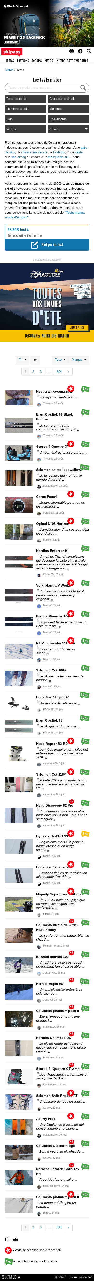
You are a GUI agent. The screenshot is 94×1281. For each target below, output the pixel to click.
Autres (54, 129)
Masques (55, 109)
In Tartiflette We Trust (72, 61)
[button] (80, 51)
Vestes (11, 129)
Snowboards (58, 119)
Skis (9, 119)
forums (37, 61)
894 (59, 371)
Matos (9, 70)
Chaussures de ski (62, 99)
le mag (10, 61)
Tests (20, 70)
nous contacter (81, 1277)
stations (23, 61)
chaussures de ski (34, 152)
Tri (21, 359)
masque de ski (58, 157)
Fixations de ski (17, 109)
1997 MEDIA (12, 1277)
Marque (78, 359)
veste (79, 152)
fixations (59, 152)
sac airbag (18, 157)
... (49, 371)
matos (49, 61)
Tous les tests (16, 99)
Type (59, 359)
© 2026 (60, 1277)
